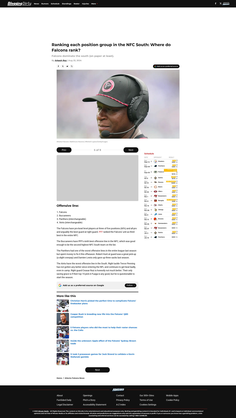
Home (59, 378)
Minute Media (43, 411)
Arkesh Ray (61, 60)
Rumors (44, 4)
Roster (77, 4)
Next (131, 150)
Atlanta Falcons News (74, 378)
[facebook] (215, 3)
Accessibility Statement (94, 404)
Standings (66, 4)
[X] (221, 3)
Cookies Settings (148, 404)
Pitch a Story (89, 400)
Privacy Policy (123, 400)
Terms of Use (146, 400)
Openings (87, 395)
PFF (101, 232)
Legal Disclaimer (65, 404)
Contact (120, 395)
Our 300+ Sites (147, 395)
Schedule (55, 4)
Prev (64, 150)
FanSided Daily (64, 400)
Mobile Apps (172, 395)
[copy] (71, 66)
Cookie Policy (172, 400)
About (60, 395)
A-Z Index (121, 404)
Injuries (85, 4)
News (36, 4)
